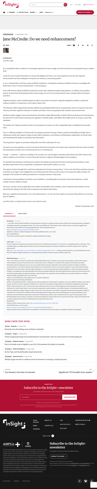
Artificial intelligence (19, 349)
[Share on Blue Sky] (74, 45)
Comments (9, 214)
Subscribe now (69, 397)
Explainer (9, 356)
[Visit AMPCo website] (11, 444)
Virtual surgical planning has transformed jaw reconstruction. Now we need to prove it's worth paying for (43, 337)
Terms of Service (55, 407)
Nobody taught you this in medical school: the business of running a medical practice (36, 359)
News (8, 326)
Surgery (15, 334)
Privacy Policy (46, 407)
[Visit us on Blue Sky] (85, 481)
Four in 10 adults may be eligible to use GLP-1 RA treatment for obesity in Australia (34, 344)
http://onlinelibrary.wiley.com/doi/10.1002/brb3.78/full (23, 230)
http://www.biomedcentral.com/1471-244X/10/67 (44, 303)
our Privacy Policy (55, 405)
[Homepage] (4, 12)
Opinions (9, 334)
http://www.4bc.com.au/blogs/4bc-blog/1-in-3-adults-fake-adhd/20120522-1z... (30, 307)
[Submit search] (65, 4)
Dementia (14, 326)
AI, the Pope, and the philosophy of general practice (23, 352)
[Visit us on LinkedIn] (91, 481)
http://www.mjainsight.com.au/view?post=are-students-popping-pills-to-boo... (32, 250)
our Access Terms (45, 405)
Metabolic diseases (18, 341)
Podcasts (90, 4)
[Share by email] (87, 45)
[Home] (11, 5)
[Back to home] (14, 424)
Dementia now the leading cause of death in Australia (24, 329)
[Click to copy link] (92, 45)
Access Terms (26, 481)
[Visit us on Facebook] (79, 481)
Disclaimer (16, 481)
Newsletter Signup (57, 456)
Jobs (78, 4)
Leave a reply (22, 214)
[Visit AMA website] (28, 444)
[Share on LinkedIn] (83, 45)
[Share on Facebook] (78, 45)
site (7, 132)
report (6, 83)
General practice (18, 356)
